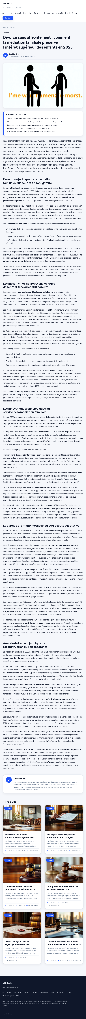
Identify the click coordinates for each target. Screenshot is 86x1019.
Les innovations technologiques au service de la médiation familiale (32, 125)
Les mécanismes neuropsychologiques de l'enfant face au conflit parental (35, 122)
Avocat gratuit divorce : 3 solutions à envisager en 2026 (19, 836)
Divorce (47, 13)
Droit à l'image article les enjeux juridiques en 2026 (17, 943)
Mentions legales (8, 996)
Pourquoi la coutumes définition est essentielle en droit (62, 888)
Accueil (5, 13)
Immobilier (27, 13)
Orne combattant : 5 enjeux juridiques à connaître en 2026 (20, 888)
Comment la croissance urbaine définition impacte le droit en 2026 (64, 943)
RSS (17, 996)
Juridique (38, 13)
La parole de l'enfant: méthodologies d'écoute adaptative (29, 128)
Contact (8, 18)
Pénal (67, 13)
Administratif (57, 13)
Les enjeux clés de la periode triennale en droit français (61, 836)
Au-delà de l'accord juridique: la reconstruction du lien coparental (31, 132)
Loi (12, 13)
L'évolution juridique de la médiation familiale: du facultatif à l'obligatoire (33, 119)
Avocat (18, 13)
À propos (75, 13)
